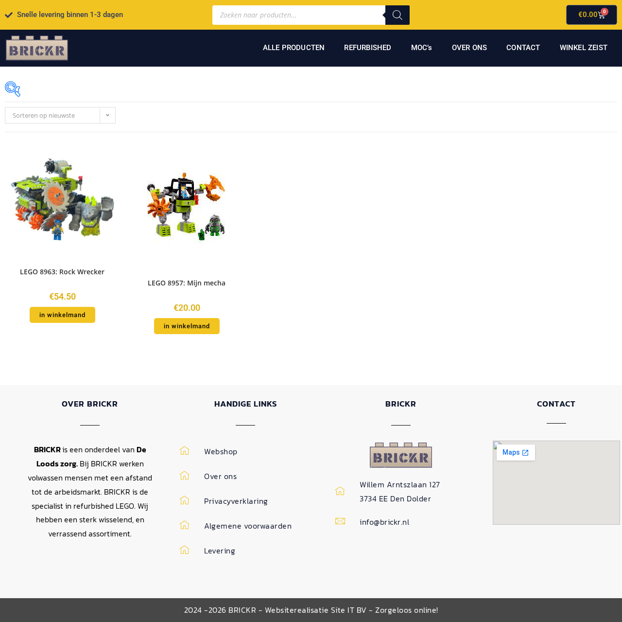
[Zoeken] (397, 15)
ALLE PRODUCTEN (294, 47)
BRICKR (400, 403)
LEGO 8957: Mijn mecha (186, 282)
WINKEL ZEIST (583, 47)
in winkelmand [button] (62, 315)
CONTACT (523, 47)
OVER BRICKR (90, 403)
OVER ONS (469, 47)
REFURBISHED (367, 47)
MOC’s (421, 47)
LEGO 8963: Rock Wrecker (62, 271)
